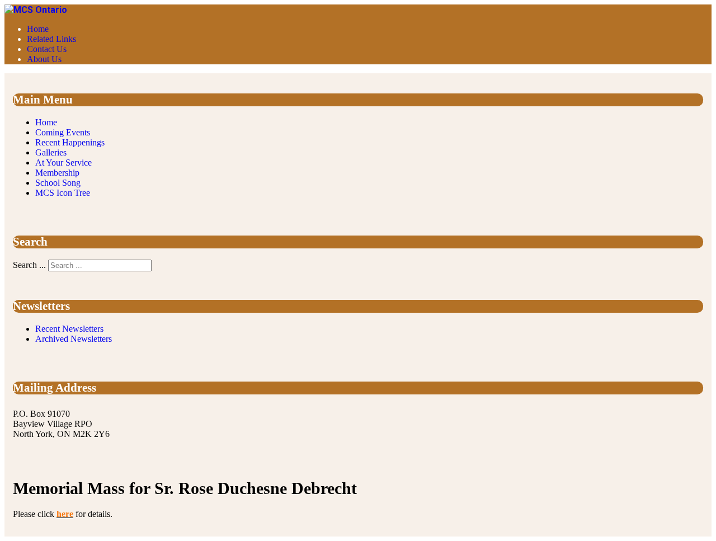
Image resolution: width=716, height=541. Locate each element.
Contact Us (47, 49)
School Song (58, 182)
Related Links (51, 39)
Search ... (29, 265)
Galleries (51, 152)
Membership (57, 172)
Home (38, 29)
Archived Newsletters (73, 339)
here (64, 514)
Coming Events (62, 132)
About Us (44, 59)
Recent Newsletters (69, 328)
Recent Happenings (70, 142)
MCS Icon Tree (62, 192)
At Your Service (63, 162)
